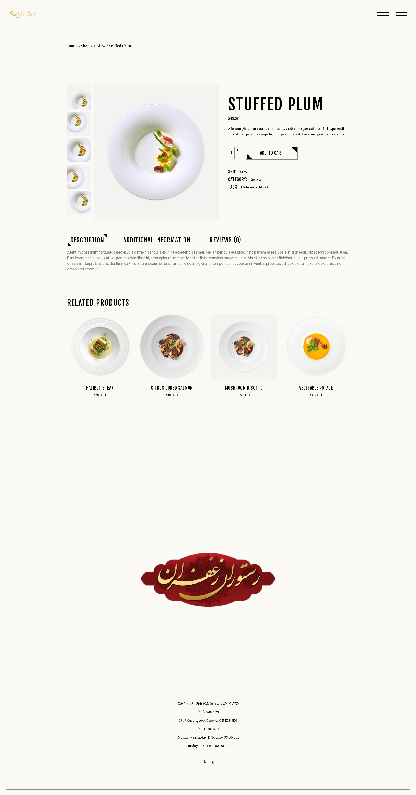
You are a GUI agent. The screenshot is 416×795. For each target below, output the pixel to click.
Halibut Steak (100, 388)
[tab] (87, 240)
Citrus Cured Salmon (172, 388)
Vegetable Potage (316, 388)
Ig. (212, 762)
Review (256, 179)
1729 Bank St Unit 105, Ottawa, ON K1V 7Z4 (208, 703)
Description (87, 240)
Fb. (204, 762)
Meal (263, 187)
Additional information (156, 240)
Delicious (249, 187)
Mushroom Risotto (244, 388)
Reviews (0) (225, 240)
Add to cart (271, 153)
